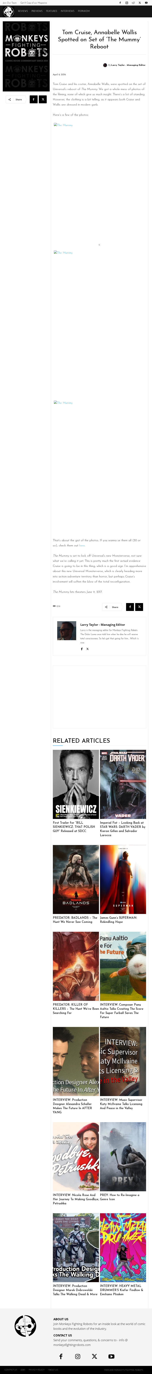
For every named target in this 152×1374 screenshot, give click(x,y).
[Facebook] (120, 3)
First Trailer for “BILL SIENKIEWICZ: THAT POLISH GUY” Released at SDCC (74, 827)
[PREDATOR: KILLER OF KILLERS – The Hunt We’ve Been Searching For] (76, 966)
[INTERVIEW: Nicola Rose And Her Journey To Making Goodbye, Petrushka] (76, 1156)
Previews (37, 11)
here (82, 545)
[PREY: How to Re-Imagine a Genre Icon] (123, 1156)
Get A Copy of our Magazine (33, 3)
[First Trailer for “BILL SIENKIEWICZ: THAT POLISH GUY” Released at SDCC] (76, 784)
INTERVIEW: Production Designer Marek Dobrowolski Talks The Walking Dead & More (75, 1290)
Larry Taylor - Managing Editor (128, 65)
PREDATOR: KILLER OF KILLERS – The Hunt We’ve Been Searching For (76, 1009)
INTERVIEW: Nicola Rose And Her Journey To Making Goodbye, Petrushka (76, 1199)
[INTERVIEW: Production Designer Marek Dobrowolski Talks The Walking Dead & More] (76, 1247)
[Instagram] (127, 3)
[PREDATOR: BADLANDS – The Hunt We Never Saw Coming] (76, 879)
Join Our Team (10, 3)
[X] (140, 3)
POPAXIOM (84, 11)
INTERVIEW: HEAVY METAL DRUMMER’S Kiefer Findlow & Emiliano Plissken (121, 1290)
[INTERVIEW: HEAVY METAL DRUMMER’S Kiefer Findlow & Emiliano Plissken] (123, 1247)
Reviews (23, 11)
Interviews (67, 11)
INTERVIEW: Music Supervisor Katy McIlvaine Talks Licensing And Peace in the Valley (121, 1104)
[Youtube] (146, 3)
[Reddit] (133, 3)
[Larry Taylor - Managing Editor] (105, 65)
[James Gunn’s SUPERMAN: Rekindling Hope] (123, 879)
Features (51, 11)
